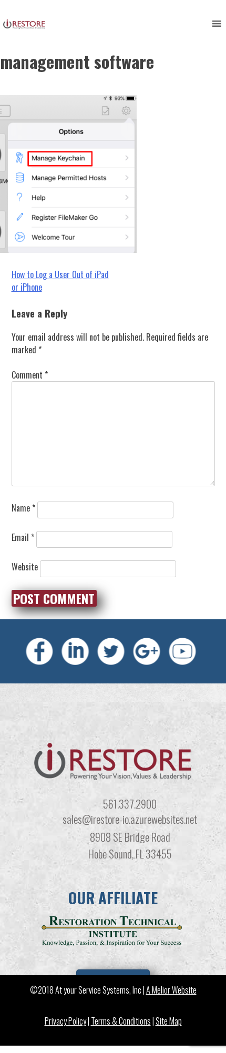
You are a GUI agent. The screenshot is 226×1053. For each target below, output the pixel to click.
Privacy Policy (65, 1020)
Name (23, 508)
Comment (30, 375)
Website (25, 566)
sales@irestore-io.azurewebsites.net (130, 819)
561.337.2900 (130, 803)
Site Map (169, 1020)
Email (23, 537)
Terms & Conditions (121, 1020)
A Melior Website (171, 989)
